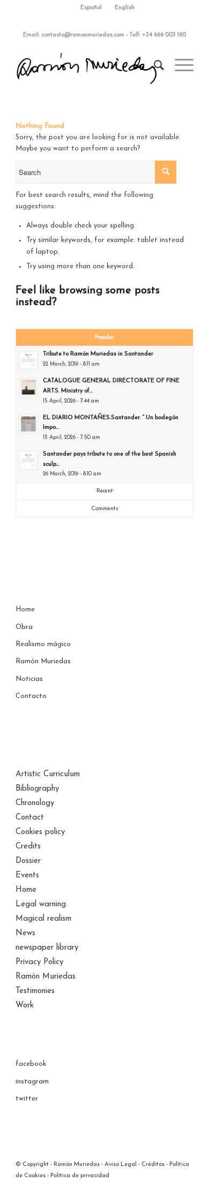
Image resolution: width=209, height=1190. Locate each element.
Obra (24, 627)
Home (25, 609)
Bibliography (37, 789)
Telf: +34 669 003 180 (157, 35)
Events (27, 875)
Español (91, 8)
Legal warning (41, 904)
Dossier (28, 861)
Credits (28, 847)
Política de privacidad (79, 1176)
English (125, 8)
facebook (31, 1063)
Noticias (29, 679)
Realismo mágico (43, 644)
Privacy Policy (39, 962)
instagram (32, 1081)
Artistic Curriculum (48, 774)
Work (25, 1006)
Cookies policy (40, 832)
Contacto (31, 696)
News (25, 933)
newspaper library (47, 948)
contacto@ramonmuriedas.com (82, 35)
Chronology (35, 803)
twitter (27, 1098)
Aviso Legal (120, 1165)
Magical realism (43, 919)
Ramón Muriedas (43, 661)
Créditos (153, 1165)
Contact (30, 818)
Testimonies (35, 991)
